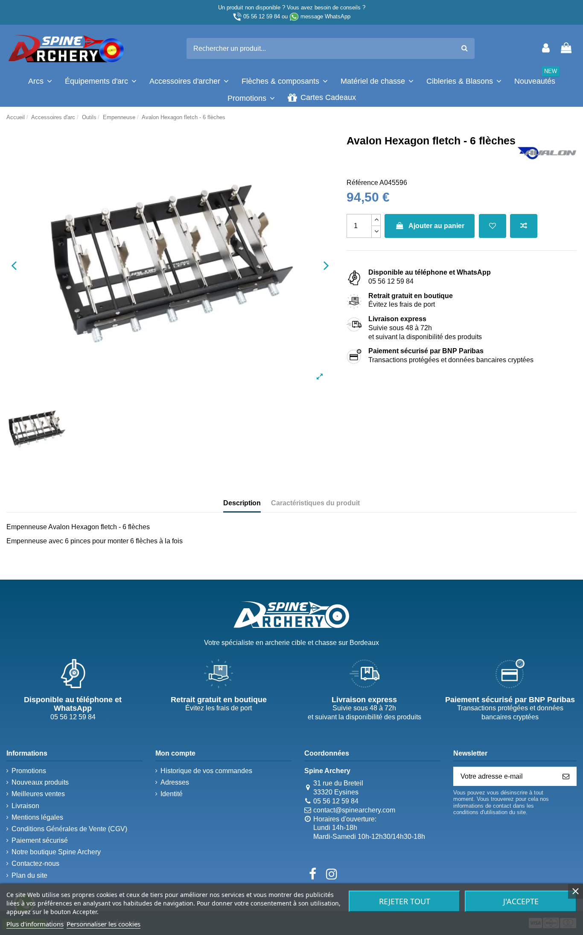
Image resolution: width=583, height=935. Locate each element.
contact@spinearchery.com (354, 810)
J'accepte (521, 901)
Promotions (29, 770)
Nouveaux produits (40, 782)
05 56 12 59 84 (261, 16)
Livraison (25, 805)
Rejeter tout (404, 901)
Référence (362, 182)
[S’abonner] (566, 776)
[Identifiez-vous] (546, 48)
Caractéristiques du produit (315, 503)
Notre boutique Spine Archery (56, 852)
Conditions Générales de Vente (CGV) (69, 828)
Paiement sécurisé (40, 840)
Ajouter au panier (436, 225)
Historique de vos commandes (206, 770)
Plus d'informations (35, 924)
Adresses (174, 782)
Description (242, 503)
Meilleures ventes (38, 793)
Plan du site (29, 875)
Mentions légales (37, 817)
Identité (171, 793)
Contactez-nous (35, 863)
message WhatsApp (325, 16)
